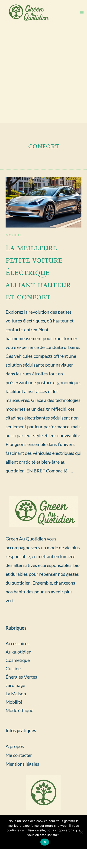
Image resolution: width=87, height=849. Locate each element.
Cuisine (13, 668)
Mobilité (14, 235)
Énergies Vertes (21, 677)
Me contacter (19, 755)
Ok (45, 842)
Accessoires (17, 643)
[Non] (81, 832)
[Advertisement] (43, 76)
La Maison (16, 693)
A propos (15, 746)
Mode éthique (19, 710)
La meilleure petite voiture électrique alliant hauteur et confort (38, 272)
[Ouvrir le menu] (81, 12)
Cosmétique (18, 660)
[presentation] (43, 202)
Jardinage (15, 685)
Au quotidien (18, 651)
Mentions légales (22, 764)
